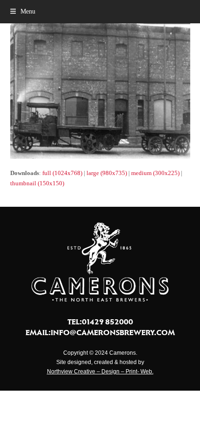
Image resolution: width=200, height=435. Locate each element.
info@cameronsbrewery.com (113, 332)
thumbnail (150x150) (37, 183)
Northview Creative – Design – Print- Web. (100, 371)
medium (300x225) (155, 172)
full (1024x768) (62, 172)
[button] (22, 11)
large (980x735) (107, 172)
